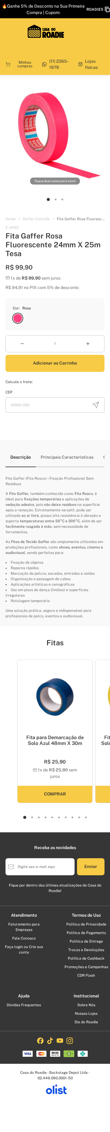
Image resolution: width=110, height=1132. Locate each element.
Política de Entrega (86, 941)
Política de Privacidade (86, 924)
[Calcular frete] (95, 405)
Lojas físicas (91, 64)
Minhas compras (24, 64)
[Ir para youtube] (60, 1040)
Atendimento (24, 915)
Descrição (20, 457)
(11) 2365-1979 (58, 64)
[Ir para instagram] (69, 1040)
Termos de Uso (86, 915)
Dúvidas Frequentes (24, 1005)
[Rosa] (18, 318)
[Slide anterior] (24, 700)
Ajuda (24, 995)
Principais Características (67, 457)
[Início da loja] (46, 31)
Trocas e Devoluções (86, 950)
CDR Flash (86, 975)
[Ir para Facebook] (40, 1040)
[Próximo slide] (86, 700)
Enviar (90, 866)
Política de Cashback (86, 958)
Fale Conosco (24, 938)
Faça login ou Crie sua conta (24, 949)
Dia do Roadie (86, 1022)
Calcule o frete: (19, 382)
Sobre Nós (86, 1005)
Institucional (86, 995)
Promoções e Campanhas (86, 967)
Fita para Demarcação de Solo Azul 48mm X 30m (55, 740)
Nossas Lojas (86, 1013)
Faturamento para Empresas (24, 927)
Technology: (55, 1090)
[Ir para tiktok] (50, 1040)
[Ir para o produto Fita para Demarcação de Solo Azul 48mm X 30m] (54, 697)
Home (13, 219)
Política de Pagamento (86, 933)
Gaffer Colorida (38, 219)
